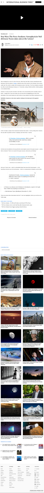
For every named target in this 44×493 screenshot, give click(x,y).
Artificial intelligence (12, 478)
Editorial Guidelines (33, 217)
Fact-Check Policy (21, 480)
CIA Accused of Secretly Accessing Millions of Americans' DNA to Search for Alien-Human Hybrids (10, 382)
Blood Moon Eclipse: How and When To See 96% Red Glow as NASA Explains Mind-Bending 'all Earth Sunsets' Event (33, 290)
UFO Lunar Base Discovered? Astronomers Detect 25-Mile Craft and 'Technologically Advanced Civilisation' (10, 345)
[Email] (40, 45)
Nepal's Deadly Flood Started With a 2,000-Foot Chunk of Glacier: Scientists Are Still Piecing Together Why (32, 418)
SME (1, 475)
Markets (2, 472)
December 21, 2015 (25, 144)
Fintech (10, 485)
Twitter (15, 83)
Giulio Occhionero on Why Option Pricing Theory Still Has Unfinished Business (30, 457)
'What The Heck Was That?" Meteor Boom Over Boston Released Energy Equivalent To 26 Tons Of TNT (10, 418)
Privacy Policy (20, 473)
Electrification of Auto (12, 473)
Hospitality (11, 470)
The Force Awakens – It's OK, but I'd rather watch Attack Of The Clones (16, 203)
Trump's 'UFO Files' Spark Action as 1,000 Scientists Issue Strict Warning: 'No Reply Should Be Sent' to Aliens (11, 326)
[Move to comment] (42, 45)
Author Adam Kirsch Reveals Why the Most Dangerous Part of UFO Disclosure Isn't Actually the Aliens (32, 382)
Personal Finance (3, 477)
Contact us (19, 470)
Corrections (19, 477)
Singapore (27, 472)
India (27, 470)
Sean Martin (8, 43)
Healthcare (11, 472)
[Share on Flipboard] (36, 45)
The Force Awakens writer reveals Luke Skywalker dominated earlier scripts (17, 205)
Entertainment (3, 480)
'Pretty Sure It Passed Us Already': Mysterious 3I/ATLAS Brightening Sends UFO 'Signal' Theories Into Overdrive (10, 437)
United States (28, 475)
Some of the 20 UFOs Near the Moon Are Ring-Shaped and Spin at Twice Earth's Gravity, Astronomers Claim (10, 400)
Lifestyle (2, 482)
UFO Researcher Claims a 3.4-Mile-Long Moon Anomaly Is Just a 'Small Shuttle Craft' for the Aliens (10, 290)
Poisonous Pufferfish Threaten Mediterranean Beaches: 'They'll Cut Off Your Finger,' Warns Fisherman (10, 363)
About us (19, 468)
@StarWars (13, 138)
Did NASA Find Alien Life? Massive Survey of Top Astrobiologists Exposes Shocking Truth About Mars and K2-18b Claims (33, 437)
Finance (10, 475)
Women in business (12, 480)
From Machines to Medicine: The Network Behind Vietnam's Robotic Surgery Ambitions (8, 457)
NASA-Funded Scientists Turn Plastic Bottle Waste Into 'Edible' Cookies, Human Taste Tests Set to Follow (10, 272)
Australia (27, 468)
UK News (2, 470)
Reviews (2, 485)
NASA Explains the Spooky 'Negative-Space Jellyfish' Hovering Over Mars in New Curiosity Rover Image (32, 272)
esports (10, 482)
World (2, 468)
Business (2, 473)
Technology (2, 478)
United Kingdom (28, 473)
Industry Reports (11, 487)
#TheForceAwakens (20, 138)
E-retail (10, 468)
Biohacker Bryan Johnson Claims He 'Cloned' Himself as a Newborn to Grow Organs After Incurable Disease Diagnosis (32, 345)
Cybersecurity (11, 477)
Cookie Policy (20, 475)
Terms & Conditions (21, 472)
